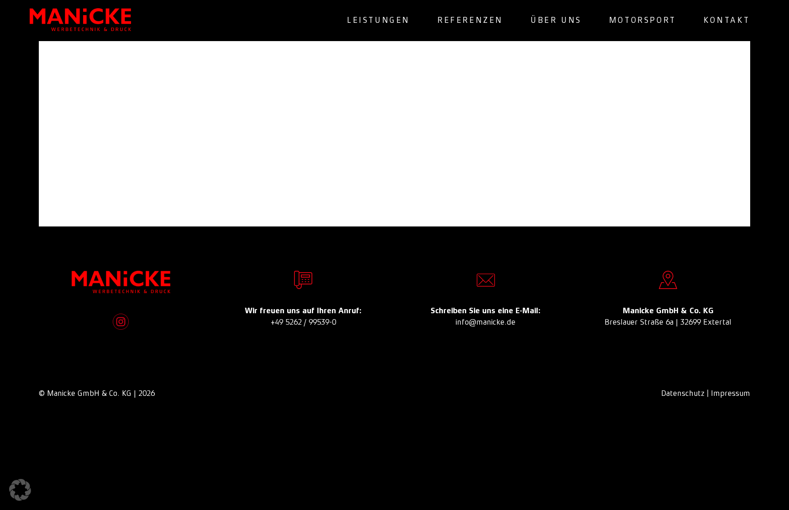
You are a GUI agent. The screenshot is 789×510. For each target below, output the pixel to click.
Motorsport (642, 20)
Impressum (730, 393)
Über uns (556, 20)
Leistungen (378, 20)
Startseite (300, 179)
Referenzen (470, 20)
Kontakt (727, 20)
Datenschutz (683, 393)
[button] (20, 490)
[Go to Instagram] (121, 322)
